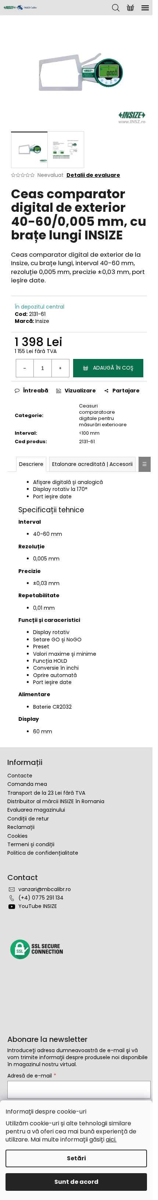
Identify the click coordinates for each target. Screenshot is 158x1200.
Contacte (19, 775)
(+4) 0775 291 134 (41, 897)
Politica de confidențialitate (42, 853)
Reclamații (21, 827)
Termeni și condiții (30, 844)
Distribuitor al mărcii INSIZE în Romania (55, 801)
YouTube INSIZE (37, 906)
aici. (111, 1139)
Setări (76, 1158)
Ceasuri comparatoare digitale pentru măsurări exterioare (103, 415)
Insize (42, 321)
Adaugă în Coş (113, 367)
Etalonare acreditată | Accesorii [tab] (92, 464)
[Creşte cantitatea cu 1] (60, 368)
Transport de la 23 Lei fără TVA (46, 793)
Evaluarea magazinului (36, 809)
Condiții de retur (28, 818)
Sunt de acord (76, 1182)
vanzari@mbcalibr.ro (44, 889)
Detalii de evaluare (93, 175)
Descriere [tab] (31, 464)
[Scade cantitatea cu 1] (25, 368)
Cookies (17, 836)
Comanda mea (27, 784)
